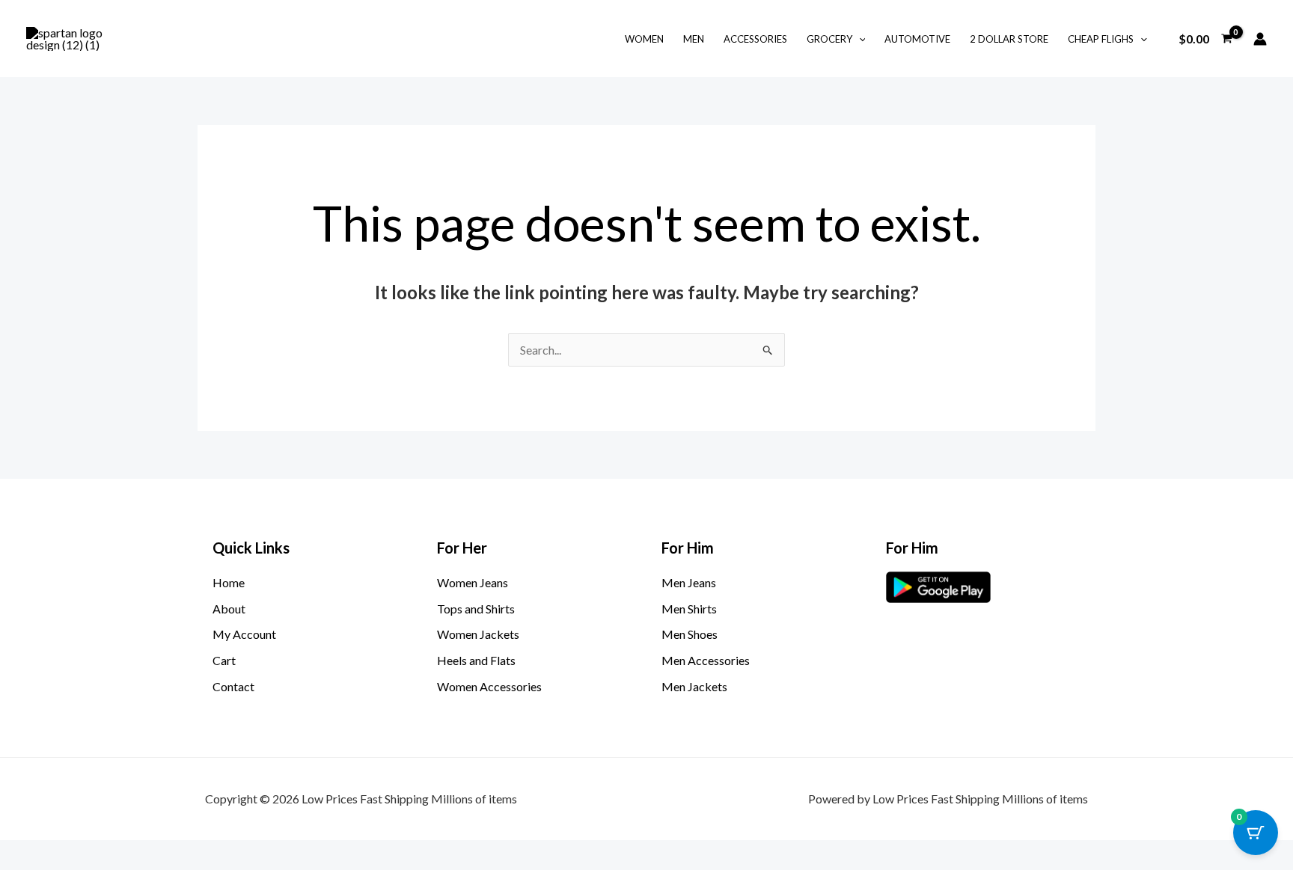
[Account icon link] (1260, 39)
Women (644, 39)
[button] (859, 39)
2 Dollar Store (1009, 39)
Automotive (917, 39)
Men (693, 39)
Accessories (755, 39)
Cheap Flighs (1101, 39)
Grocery (829, 39)
